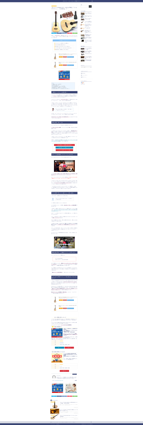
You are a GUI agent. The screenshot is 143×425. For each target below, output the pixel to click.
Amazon (61, 308)
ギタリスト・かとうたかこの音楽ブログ (71, 1)
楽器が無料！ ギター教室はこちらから (64, 147)
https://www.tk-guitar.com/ (59, 380)
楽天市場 (65, 308)
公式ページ (69, 347)
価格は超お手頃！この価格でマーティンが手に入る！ (59, 87)
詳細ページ (59, 347)
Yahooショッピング (70, 308)
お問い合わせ (83, 73)
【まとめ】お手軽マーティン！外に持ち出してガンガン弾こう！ (61, 88)
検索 (81, 4)
